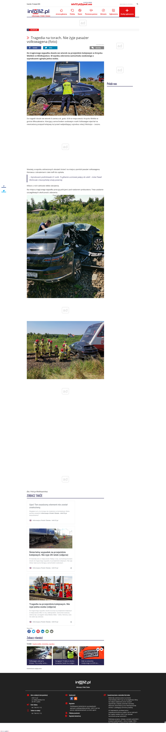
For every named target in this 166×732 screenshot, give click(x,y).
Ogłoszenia (113, 14)
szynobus (51, 644)
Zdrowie (103, 14)
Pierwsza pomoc (91, 14)
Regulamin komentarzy (75, 716)
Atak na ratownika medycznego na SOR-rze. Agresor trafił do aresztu (89, 663)
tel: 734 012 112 (37, 707)
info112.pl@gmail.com (81, 4)
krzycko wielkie (37, 644)
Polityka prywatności (74, 713)
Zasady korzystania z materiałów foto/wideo (118, 695)
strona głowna (61, 14)
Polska (72, 14)
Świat (80, 14)
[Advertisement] (83, 727)
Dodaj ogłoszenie (127, 14)
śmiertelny (45, 644)
